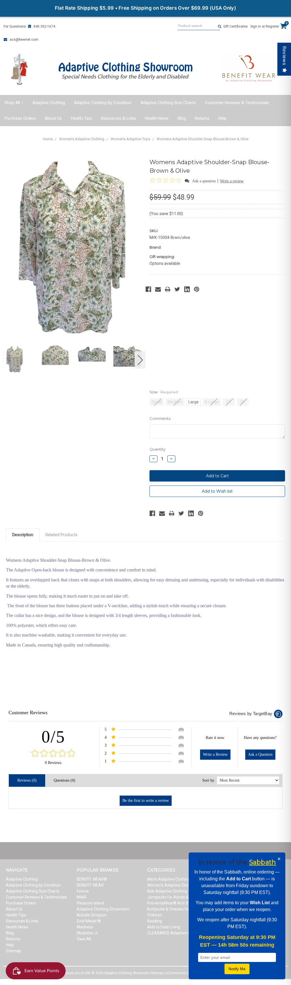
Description (22, 534)
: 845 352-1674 (43, 26)
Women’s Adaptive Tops (130, 139)
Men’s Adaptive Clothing (168, 879)
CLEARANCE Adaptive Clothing (174, 933)
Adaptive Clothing (48, 102)
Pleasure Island (90, 903)
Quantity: (157, 449)
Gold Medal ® (89, 921)
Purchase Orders (20, 118)
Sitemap (13, 951)
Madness (85, 927)
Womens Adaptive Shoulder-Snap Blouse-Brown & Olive (202, 139)
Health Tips (81, 118)
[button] (166, 180)
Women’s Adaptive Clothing (81, 139)
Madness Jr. (87, 933)
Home (48, 139)
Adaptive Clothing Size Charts (168, 102)
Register (272, 26)
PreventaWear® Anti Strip (170, 903)
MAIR (81, 897)
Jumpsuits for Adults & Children (175, 897)
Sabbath (262, 862)
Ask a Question (260, 754)
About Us (53, 118)
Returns (202, 118)
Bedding (154, 921)
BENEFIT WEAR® (92, 879)
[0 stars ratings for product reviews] (53, 753)
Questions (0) (64, 780)
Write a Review (215, 754)
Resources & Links (118, 118)
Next (140, 360)
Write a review (232, 181)
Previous (7, 360)
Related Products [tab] (61, 534)
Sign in (255, 26)
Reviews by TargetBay (250, 713)
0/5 (53, 736)
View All (84, 939)
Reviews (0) (27, 780)
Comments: (160, 418)
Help (222, 118)
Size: (163, 392)
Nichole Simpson (92, 915)
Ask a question (204, 181)
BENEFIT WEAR (90, 885)
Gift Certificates (235, 26)
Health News (157, 118)
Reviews (284, 55)
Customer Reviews (28, 712)
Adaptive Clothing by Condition (102, 102)
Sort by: (208, 780)
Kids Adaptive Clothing (167, 891)
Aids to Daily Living (163, 927)
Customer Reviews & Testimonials (237, 102)
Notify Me (237, 969)
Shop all (12, 102)
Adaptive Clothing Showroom (103, 909)
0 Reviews (53, 763)
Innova (83, 891)
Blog (182, 118)
